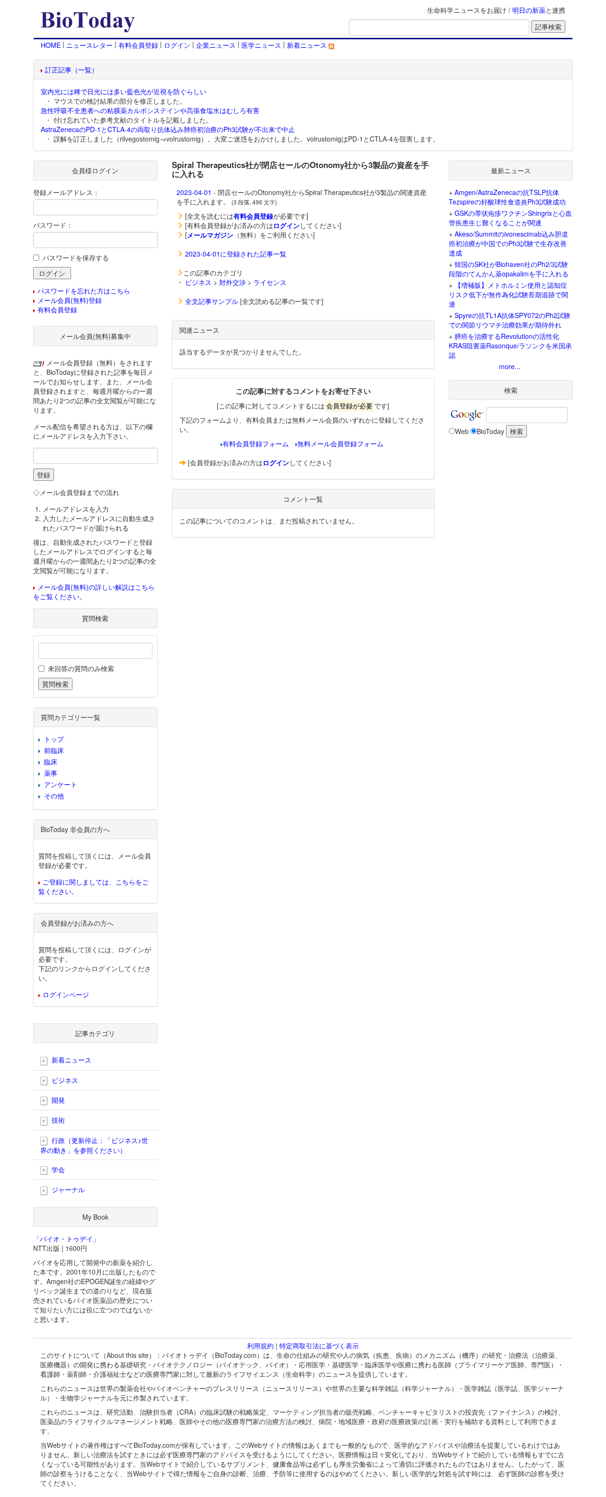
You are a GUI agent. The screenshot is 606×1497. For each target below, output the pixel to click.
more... (509, 366)
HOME (51, 45)
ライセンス (269, 282)
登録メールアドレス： (66, 192)
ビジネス (198, 282)
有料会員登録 (138, 45)
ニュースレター (89, 45)
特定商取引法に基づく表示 (319, 1345)
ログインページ (66, 994)
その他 (54, 795)
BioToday (490, 431)
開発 (57, 1100)
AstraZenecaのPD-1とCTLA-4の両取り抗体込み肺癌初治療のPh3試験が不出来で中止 (168, 129)
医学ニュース (261, 45)
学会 (57, 1169)
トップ (54, 739)
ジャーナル (67, 1189)
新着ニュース (308, 45)
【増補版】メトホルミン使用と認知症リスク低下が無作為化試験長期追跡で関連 (508, 294)
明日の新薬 (528, 10)
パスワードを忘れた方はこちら (83, 290)
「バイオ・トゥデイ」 (66, 1238)
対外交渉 (232, 282)
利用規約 (260, 1345)
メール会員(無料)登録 (69, 300)
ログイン (177, 45)
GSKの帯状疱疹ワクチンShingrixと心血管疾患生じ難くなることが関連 (510, 217)
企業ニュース (216, 45)
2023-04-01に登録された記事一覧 (235, 253)
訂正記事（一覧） (71, 69)
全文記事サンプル (211, 301)
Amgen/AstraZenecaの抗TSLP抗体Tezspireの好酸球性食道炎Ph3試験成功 (507, 196)
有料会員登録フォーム (256, 443)
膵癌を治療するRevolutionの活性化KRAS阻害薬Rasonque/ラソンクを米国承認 (510, 345)
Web (462, 431)
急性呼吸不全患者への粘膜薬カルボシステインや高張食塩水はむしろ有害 (150, 110)
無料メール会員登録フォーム (340, 443)
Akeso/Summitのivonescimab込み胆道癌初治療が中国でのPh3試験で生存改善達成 (508, 243)
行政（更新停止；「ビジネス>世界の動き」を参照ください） (94, 1145)
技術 (57, 1120)
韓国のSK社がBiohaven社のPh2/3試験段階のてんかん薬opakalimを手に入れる (509, 268)
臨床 (50, 761)
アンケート (60, 784)
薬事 (50, 773)
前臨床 (54, 750)
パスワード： (53, 225)
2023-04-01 (194, 192)
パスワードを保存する (76, 257)
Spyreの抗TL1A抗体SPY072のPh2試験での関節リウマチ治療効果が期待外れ (509, 319)
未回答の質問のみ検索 (81, 668)
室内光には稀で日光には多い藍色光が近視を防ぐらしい (123, 91)
